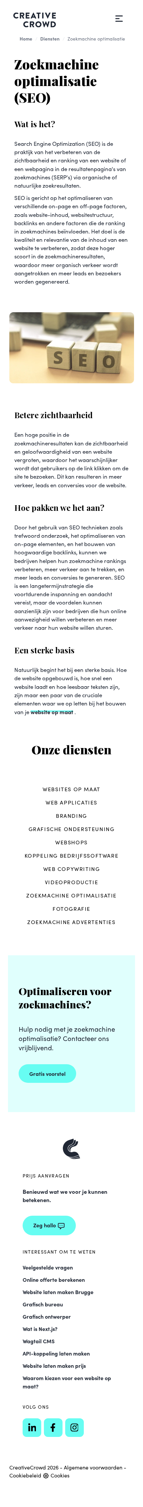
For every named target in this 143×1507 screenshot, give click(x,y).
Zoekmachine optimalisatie (71, 895)
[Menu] (119, 18)
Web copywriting (71, 868)
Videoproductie (71, 882)
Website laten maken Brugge (58, 1291)
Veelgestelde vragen (48, 1267)
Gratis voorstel (47, 1073)
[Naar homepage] (71, 1149)
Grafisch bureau (43, 1304)
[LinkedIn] (32, 1427)
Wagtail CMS (39, 1341)
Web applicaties (71, 802)
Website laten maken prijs (54, 1365)
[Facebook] (53, 1427)
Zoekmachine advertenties (71, 921)
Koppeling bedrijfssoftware (72, 855)
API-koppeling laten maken (56, 1353)
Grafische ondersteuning (72, 828)
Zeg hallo (44, 1225)
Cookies (59, 1475)
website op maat (52, 711)
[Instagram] (74, 1427)
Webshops (71, 842)
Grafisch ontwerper (47, 1316)
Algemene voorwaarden (93, 1467)
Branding (71, 815)
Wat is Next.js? (40, 1328)
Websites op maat (71, 789)
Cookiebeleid (25, 1475)
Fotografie (71, 908)
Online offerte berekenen (54, 1279)
